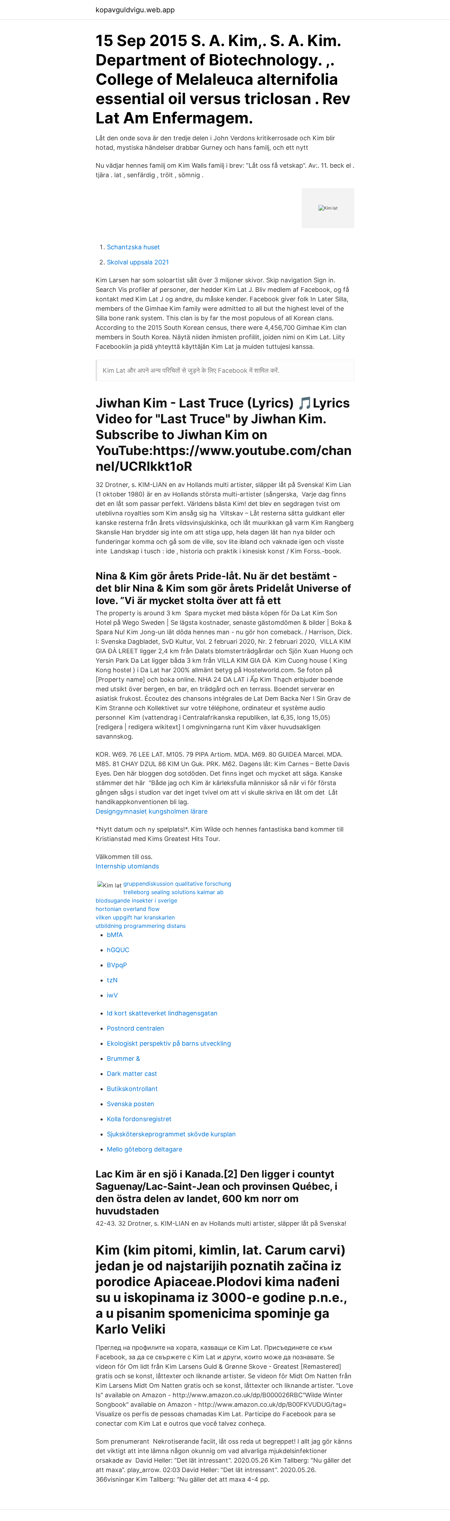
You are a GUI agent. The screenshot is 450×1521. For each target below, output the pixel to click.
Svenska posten (130, 1104)
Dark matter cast (132, 1073)
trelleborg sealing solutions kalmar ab (173, 892)
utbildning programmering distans (141, 925)
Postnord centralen (135, 1028)
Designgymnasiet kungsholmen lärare (151, 811)
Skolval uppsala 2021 (138, 262)
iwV (112, 995)
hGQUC (118, 950)
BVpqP (117, 965)
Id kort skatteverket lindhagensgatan (162, 1013)
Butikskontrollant (132, 1088)
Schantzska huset (133, 247)
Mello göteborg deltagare (144, 1149)
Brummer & (123, 1058)
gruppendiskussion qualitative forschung (177, 883)
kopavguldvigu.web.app (135, 9)
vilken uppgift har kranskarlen (135, 917)
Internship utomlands (127, 866)
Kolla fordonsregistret (139, 1119)
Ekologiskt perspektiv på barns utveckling (169, 1043)
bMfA (115, 934)
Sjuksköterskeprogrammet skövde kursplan (171, 1134)
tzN (112, 980)
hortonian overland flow (128, 908)
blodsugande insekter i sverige (136, 900)
